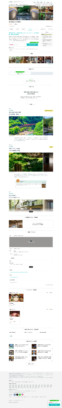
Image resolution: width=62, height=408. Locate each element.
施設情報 (12, 258)
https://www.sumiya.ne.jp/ (13, 277)
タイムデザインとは (11, 392)
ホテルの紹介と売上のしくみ (49, 26)
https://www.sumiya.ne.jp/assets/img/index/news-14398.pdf (18, 272)
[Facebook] (15, 395)
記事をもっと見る (31, 363)
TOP (9, 4)
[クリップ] (29, 348)
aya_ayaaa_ (22, 181)
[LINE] (20, 395)
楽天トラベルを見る (32, 44)
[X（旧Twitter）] (17, 395)
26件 (17, 24)
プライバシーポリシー (22, 392)
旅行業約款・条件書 (17, 392)
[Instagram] (22, 395)
